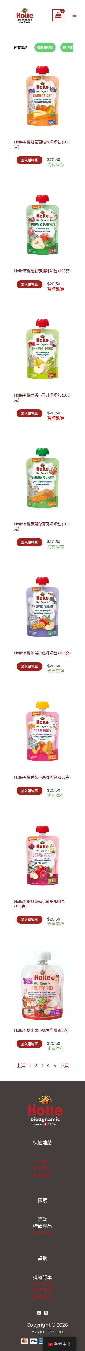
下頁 (64, 1066)
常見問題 (42, 1291)
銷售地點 (42, 1233)
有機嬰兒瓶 (45, 48)
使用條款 (42, 1297)
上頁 (21, 1066)
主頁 (42, 1162)
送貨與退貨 (42, 1284)
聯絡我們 (42, 1175)
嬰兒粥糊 (69, 48)
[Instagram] (46, 1313)
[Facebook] (39, 1313)
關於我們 (42, 1168)
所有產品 (20, 48)
